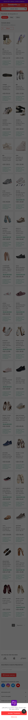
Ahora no (14, 717)
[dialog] (14, 709)
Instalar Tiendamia (14, 713)
